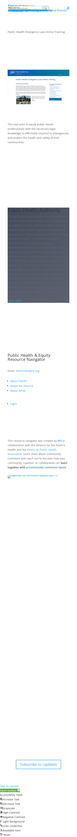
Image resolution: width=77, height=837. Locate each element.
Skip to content (9, 786)
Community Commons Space (47, 467)
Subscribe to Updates (38, 764)
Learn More (15, 300)
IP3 (60, 440)
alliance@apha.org (27, 371)
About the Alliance (21, 386)
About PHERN (18, 381)
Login (13, 403)
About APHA (18, 390)
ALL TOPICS (39, 318)
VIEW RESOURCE (26, 154)
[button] (10, 790)
